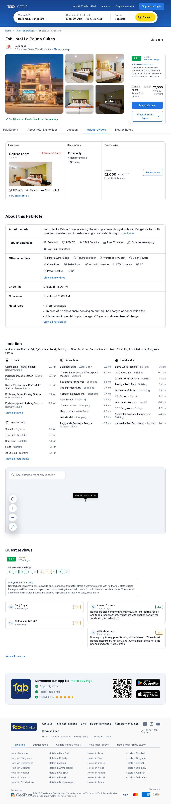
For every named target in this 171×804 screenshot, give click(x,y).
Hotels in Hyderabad (22, 763)
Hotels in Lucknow (136, 767)
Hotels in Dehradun (136, 777)
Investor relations (66, 723)
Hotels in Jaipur (57, 763)
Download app (50, 731)
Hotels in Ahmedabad (61, 767)
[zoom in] (13, 508)
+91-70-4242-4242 (86, 6)
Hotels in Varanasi (20, 777)
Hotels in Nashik (58, 777)
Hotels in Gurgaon (136, 758)
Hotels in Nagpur (20, 772)
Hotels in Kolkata (58, 758)
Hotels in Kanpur (97, 772)
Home (8, 30)
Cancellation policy (101, 736)
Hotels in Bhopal (135, 763)
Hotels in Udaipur (58, 772)
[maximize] (13, 527)
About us (105, 6)
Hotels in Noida (96, 767)
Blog (83, 723)
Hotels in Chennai (20, 767)
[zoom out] (13, 518)
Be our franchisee (100, 723)
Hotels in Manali (96, 777)
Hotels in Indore (96, 763)
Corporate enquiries (126, 723)
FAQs (44, 736)
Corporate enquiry (125, 6)
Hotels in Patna (96, 782)
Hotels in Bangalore (24, 30)
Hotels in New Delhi (59, 753)
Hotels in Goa (95, 758)
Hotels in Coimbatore (22, 782)
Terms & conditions (60, 736)
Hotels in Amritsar (135, 772)
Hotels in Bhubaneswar (61, 782)
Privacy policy (81, 736)
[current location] (13, 499)
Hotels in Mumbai (135, 753)
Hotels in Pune (95, 753)
